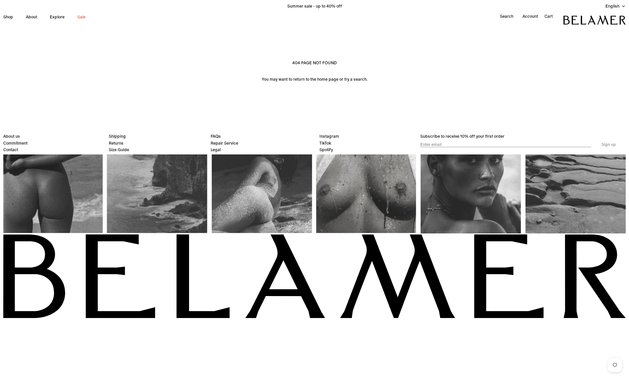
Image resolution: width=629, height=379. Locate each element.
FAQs (216, 136)
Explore (57, 17)
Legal (216, 150)
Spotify (326, 150)
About (31, 17)
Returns (116, 143)
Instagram (329, 136)
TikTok (325, 143)
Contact (10, 150)
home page (327, 79)
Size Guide (119, 150)
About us (11, 136)
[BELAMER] (594, 20)
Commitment (15, 143)
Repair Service (224, 143)
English (612, 6)
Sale (81, 17)
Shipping (117, 136)
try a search (355, 79)
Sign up (608, 144)
